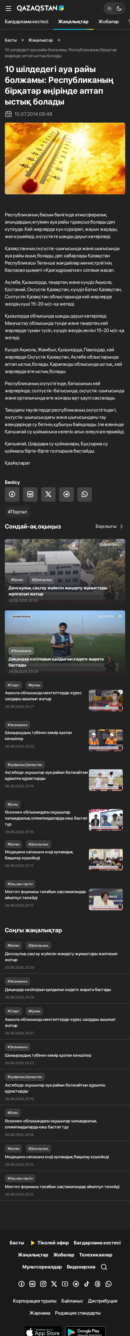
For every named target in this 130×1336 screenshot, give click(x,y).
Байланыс (72, 1301)
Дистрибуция (102, 1301)
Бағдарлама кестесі (26, 21)
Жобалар (108, 21)
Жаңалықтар (73, 21)
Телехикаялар (95, 1255)
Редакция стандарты (78, 1313)
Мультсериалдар (42, 1267)
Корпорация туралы (35, 1301)
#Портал (17, 512)
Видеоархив (81, 1267)
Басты (11, 40)
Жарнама (39, 1313)
